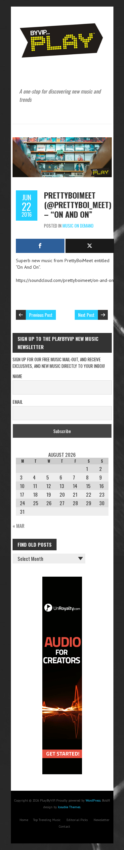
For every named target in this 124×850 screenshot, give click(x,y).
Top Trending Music (47, 820)
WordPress (93, 800)
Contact (64, 826)
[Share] (40, 246)
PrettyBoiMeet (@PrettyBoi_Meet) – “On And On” (77, 204)
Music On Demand (78, 225)
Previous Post (41, 314)
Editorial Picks (77, 820)
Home (24, 820)
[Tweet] (89, 246)
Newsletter (101, 820)
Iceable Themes (69, 807)
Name (17, 375)
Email (18, 401)
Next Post (86, 314)
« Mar (18, 525)
